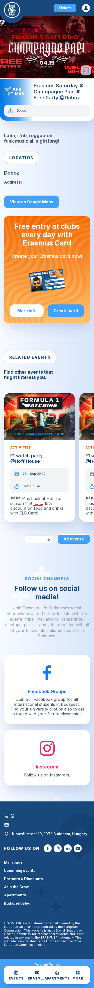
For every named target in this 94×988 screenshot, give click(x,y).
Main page (13, 862)
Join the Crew (16, 887)
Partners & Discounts (23, 879)
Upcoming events (20, 871)
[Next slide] (48, 539)
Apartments (15, 895)
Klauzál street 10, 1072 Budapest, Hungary (49, 834)
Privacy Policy (47, 965)
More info (27, 310)
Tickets (65, 8)
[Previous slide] (30, 539)
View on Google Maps (31, 201)
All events (74, 538)
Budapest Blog (17, 903)
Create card (66, 310)
